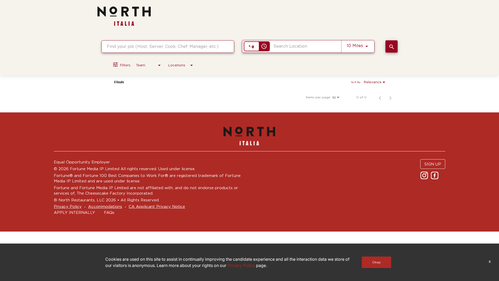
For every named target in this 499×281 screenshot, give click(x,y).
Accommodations (105, 206)
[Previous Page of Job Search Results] (380, 97)
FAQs (109, 212)
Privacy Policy (68, 206)
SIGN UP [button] (432, 164)
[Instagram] (424, 177)
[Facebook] (435, 177)
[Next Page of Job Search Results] (390, 97)
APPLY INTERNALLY (74, 212)
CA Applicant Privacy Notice (157, 206)
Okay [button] (376, 262)
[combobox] (168, 46)
